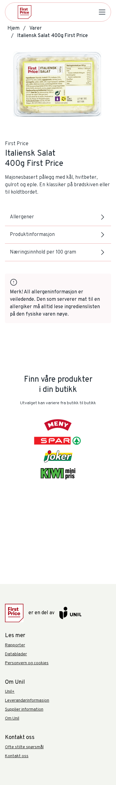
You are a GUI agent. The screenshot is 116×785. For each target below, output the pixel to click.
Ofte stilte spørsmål (24, 747)
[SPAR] (58, 440)
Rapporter (15, 645)
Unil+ (10, 691)
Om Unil (12, 718)
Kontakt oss (16, 756)
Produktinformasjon (32, 235)
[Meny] (58, 425)
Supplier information (24, 709)
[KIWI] (58, 474)
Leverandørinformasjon (27, 700)
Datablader (16, 654)
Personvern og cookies (27, 663)
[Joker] (58, 456)
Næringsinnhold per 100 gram (43, 252)
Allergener (22, 217)
